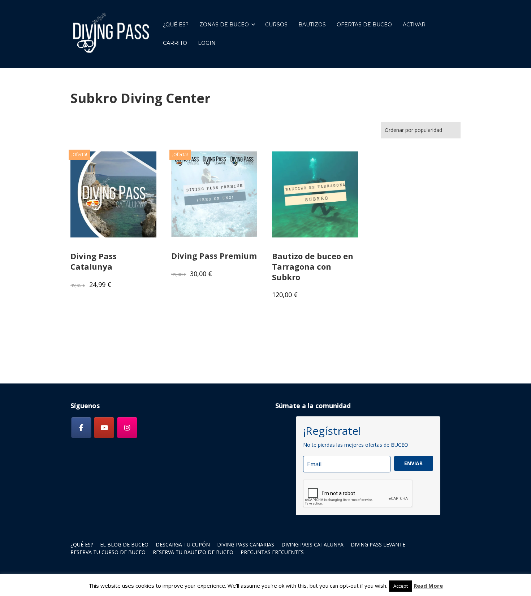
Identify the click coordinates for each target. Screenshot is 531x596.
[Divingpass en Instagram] (127, 427)
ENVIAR (413, 463)
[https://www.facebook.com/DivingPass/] (81, 427)
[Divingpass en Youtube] (104, 427)
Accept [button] (400, 586)
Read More (428, 585)
